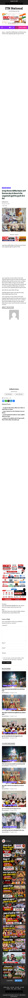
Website (4, 653)
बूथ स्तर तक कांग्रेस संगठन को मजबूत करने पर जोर (12, 736)
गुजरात (15, 989)
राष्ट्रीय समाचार (6, 987)
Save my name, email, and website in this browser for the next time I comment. (13, 658)
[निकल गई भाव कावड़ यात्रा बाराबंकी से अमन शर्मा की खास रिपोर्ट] (14, 679)
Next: (13, 611)
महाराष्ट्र (19, 989)
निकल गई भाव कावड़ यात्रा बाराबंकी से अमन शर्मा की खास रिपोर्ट (13, 764)
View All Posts (19, 394)
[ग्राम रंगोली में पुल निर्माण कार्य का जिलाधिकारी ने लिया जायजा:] (14, 820)
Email (4, 648)
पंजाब (12, 989)
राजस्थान (8, 989)
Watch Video (22, 27)
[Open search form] (13, 27)
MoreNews (22, 995)
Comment (5, 625)
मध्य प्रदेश (8, 187)
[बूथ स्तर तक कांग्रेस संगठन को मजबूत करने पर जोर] (14, 726)
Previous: (13, 605)
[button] (2, 27)
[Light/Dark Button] (10, 27)
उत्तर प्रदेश (5, 685)
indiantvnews (5, 201)
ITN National (14, 8)
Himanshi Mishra (5, 692)
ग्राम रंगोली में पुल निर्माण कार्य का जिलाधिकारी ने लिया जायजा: (13, 830)
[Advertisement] (14, 51)
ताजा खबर (4, 187)
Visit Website (8, 394)
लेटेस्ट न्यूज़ (14, 685)
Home (3, 32)
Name (4, 643)
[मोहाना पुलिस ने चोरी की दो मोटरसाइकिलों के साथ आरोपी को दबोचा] (14, 703)
